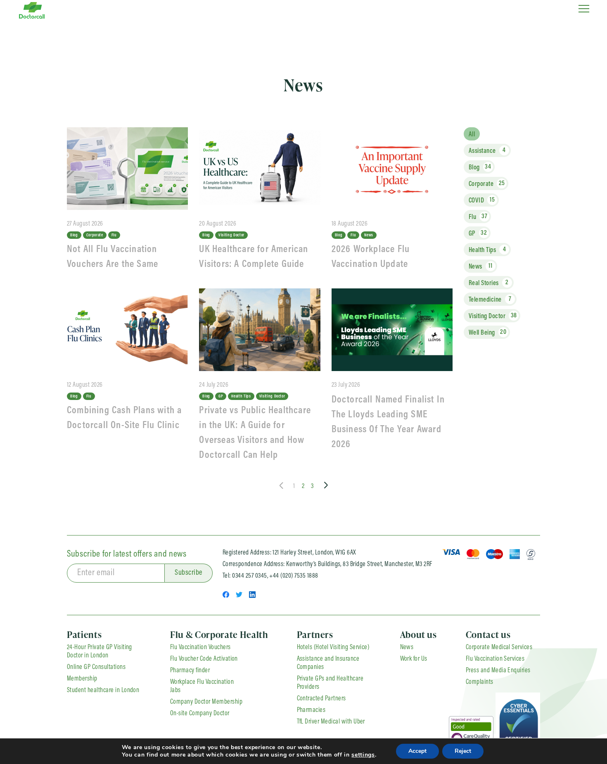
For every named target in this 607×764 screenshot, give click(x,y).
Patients (84, 634)
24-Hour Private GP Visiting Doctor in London (99, 651)
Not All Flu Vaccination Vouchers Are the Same (112, 257)
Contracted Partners (321, 698)
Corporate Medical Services (499, 647)
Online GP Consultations (96, 667)
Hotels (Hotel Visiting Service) (333, 647)
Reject (463, 751)
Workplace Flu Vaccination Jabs (202, 686)
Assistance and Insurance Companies (328, 663)
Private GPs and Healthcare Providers (330, 683)
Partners (315, 634)
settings (363, 755)
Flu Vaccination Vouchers (200, 647)
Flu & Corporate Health (219, 634)
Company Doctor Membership (206, 702)
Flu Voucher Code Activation (204, 659)
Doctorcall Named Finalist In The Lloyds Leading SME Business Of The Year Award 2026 (388, 422)
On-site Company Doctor (200, 713)
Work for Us (413, 659)
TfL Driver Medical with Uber (331, 722)
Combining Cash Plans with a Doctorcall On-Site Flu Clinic (124, 418)
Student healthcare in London (103, 690)
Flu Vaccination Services (495, 659)
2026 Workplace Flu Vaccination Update (371, 257)
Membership (82, 679)
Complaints (479, 682)
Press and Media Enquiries (498, 670)
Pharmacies (311, 710)
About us (418, 634)
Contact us (488, 634)
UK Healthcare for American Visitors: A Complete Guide (253, 257)
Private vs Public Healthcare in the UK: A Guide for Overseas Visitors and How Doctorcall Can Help (255, 433)
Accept (417, 751)
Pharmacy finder (190, 670)
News (407, 647)
